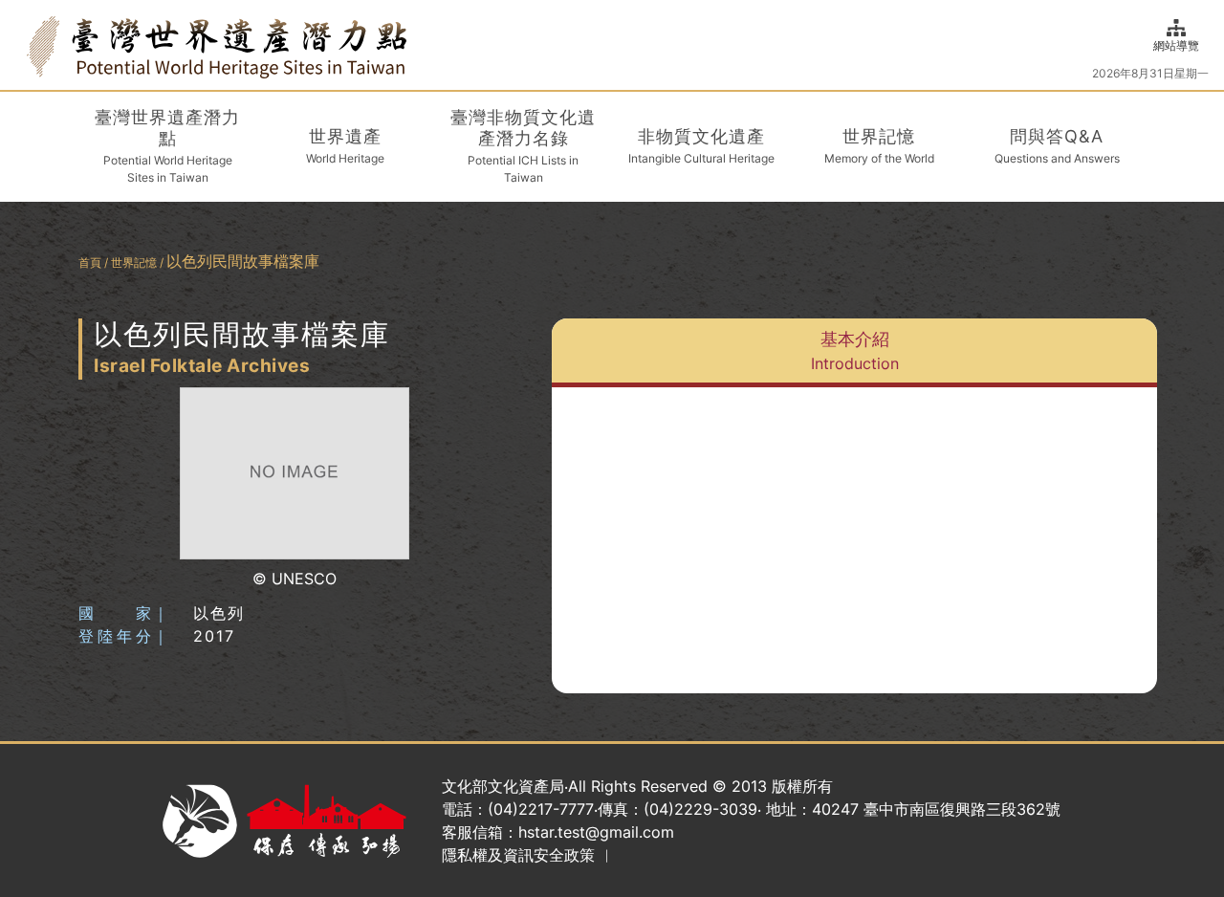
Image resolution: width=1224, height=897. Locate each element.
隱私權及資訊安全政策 (518, 854)
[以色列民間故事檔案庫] (294, 473)
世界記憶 (134, 262)
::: (21, 44)
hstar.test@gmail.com (596, 832)
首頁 (89, 262)
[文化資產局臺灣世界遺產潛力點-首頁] (216, 45)
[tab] (854, 352)
